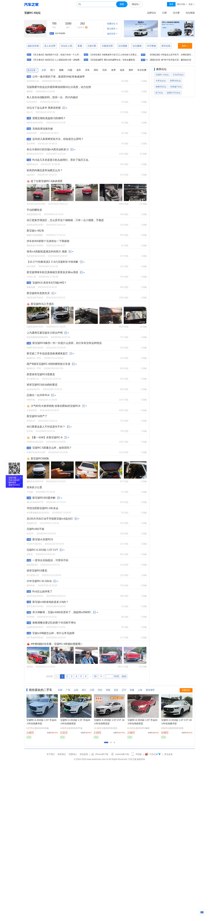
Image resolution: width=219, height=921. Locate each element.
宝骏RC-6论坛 (32, 12)
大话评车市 (32, 410)
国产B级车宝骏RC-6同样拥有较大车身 (48, 364)
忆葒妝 (30, 431)
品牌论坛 (151, 12)
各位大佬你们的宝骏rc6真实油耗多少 (48, 149)
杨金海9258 (32, 565)
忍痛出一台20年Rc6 (38, 395)
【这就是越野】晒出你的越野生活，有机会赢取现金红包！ (116, 60)
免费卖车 (186, 690)
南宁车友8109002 (35, 637)
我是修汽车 (32, 523)
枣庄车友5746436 (35, 606)
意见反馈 (168, 754)
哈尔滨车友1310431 (36, 256)
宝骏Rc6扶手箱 (35, 529)
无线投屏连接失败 (42, 128)
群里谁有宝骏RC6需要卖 (41, 374)
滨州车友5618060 (35, 225)
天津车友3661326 (35, 442)
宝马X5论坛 (178, 75)
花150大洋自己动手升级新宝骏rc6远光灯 (50, 518)
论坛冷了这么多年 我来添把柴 (44, 108)
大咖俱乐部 (107, 46)
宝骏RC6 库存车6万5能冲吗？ (49, 283)
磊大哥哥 (31, 143)
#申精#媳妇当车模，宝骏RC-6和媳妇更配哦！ (57, 643)
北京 (116, 690)
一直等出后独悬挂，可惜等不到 (50, 560)
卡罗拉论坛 (161, 81)
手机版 (139, 754)
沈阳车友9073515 (35, 327)
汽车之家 (31, 4)
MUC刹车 (31, 266)
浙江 (84, 690)
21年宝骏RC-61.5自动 (39, 581)
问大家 (176, 12)
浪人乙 (30, 112)
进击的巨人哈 (33, 81)
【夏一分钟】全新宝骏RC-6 (46, 437)
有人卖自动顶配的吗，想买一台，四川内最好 (52, 97)
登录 (171, 4)
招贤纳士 (73, 754)
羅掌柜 (30, 91)
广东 (68, 690)
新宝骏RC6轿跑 (40, 458)
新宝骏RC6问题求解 (43, 498)
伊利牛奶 (31, 400)
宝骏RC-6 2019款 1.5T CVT (42, 550)
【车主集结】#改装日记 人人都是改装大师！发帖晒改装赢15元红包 (63, 60)
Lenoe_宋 (31, 277)
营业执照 (84, 754)
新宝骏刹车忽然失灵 (38, 293)
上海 (140, 690)
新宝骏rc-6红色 (35, 230)
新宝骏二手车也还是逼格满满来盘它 (47, 353)
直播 (80, 46)
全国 (60, 690)
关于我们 (51, 754)
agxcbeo (31, 175)
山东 (76, 690)
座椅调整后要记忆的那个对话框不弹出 (54, 622)
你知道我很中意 (34, 214)
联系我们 (62, 754)
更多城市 (150, 690)
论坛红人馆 (66, 46)
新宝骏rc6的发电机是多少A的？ (50, 602)
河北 (100, 690)
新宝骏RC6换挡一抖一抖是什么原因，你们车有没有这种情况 (67, 343)
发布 (184, 46)
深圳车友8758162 (35, 297)
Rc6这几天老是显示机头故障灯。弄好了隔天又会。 (61, 160)
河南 (108, 690)
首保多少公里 (34, 487)
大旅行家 (91, 46)
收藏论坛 (111, 23)
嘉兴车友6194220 (35, 596)
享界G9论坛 (175, 81)
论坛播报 (137, 46)
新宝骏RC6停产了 (37, 416)
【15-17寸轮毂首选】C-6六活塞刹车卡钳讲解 (52, 262)
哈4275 (30, 533)
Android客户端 (122, 754)
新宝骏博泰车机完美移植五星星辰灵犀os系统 (52, 272)
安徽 (132, 690)
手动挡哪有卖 (34, 210)
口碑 (164, 12)
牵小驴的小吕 (33, 379)
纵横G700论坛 (173, 93)
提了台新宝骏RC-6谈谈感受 (46, 181)
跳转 (124, 676)
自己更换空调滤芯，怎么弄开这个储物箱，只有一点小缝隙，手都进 (65, 220)
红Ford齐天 (32, 102)
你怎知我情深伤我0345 (37, 337)
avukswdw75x (33, 389)
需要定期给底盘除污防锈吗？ (49, 118)
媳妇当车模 (33, 46)
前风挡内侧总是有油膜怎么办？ (45, 170)
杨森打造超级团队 (35, 235)
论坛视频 (122, 46)
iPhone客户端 (101, 754)
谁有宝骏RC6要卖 (37, 570)
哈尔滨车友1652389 (36, 204)
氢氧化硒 (31, 287)
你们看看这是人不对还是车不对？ (46, 426)
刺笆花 (30, 667)
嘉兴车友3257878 (35, 154)
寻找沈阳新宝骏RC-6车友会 (42, 508)
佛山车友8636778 (35, 502)
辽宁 (124, 690)
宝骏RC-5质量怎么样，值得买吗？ (52, 448)
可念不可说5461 (34, 544)
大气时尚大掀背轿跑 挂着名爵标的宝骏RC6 (55, 405)
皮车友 (30, 554)
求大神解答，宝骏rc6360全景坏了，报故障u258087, (61, 612)
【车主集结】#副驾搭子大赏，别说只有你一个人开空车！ (59, 54)
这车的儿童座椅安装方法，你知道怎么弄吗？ (58, 139)
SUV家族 (151, 46)
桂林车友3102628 (35, 347)
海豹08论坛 (161, 87)
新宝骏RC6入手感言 (42, 303)
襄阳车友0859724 (35, 481)
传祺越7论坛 (176, 87)
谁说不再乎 (32, 133)
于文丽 (30, 492)
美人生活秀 (49, 46)
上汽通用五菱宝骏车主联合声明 (45, 333)
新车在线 (166, 46)
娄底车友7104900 (35, 245)
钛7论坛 (159, 93)
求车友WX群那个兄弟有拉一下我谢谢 (48, 241)
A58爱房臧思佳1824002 (38, 512)
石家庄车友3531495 (36, 452)
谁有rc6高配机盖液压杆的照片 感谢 (47, 251)
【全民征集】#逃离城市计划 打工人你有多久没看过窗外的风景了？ (120, 54)
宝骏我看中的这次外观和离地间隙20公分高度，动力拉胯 (59, 87)
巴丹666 (30, 617)
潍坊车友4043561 (35, 122)
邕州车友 (31, 585)
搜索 (122, 4)
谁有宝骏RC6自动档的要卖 (42, 384)
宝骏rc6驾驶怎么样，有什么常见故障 (53, 633)
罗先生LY (31, 421)
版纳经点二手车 (34, 358)
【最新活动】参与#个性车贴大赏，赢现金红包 (170, 60)
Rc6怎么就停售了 (42, 591)
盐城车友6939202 (35, 627)
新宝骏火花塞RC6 (42, 539)
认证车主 (83, 25)
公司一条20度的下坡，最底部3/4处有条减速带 (58, 76)
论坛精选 (190, 12)
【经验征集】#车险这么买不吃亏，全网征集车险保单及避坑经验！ (179, 54)
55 (95, 676)
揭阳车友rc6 (32, 164)
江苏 (92, 690)
